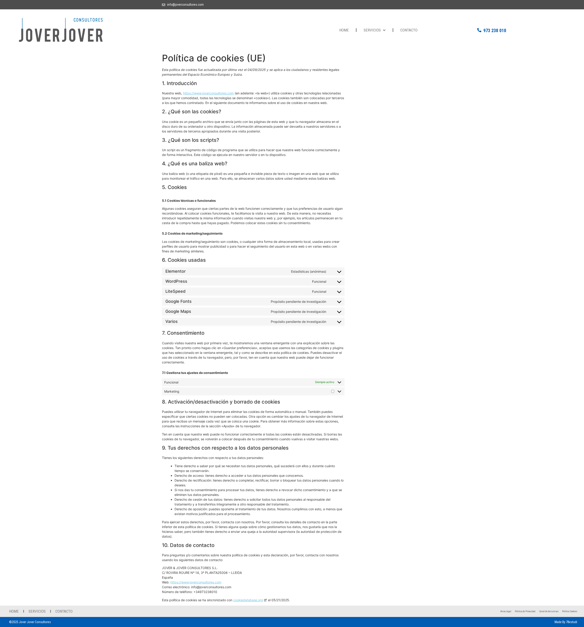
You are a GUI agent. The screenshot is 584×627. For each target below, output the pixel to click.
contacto (408, 30)
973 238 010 (494, 30)
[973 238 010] (479, 30)
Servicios (372, 30)
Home (344, 30)
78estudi (571, 622)
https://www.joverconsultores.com (208, 93)
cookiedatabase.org (248, 600)
